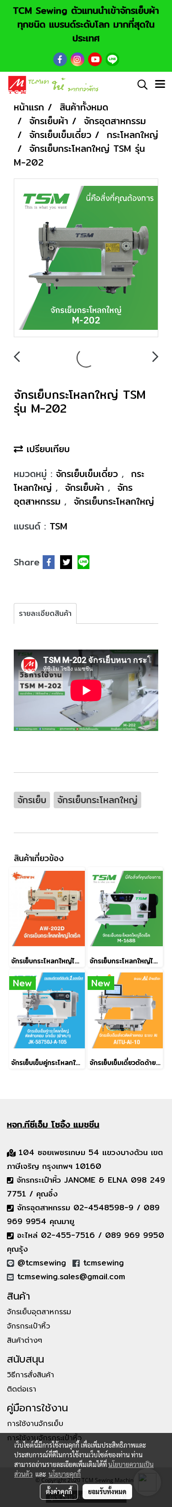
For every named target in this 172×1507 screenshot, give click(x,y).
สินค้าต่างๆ (24, 1340)
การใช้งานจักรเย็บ (35, 1423)
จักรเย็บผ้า (86, 487)
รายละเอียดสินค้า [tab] (45, 613)
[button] (139, 85)
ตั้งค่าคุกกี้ (59, 1491)
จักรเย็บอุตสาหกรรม (39, 1311)
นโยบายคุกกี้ (65, 1474)
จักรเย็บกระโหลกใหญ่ (114, 501)
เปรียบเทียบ (46, 449)
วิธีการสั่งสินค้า (30, 1374)
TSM (58, 526)
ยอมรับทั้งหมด (107, 1491)
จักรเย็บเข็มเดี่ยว (89, 473)
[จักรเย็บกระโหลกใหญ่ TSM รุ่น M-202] (86, 258)
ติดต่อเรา (21, 1389)
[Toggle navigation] (160, 85)
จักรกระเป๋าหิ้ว (28, 1326)
